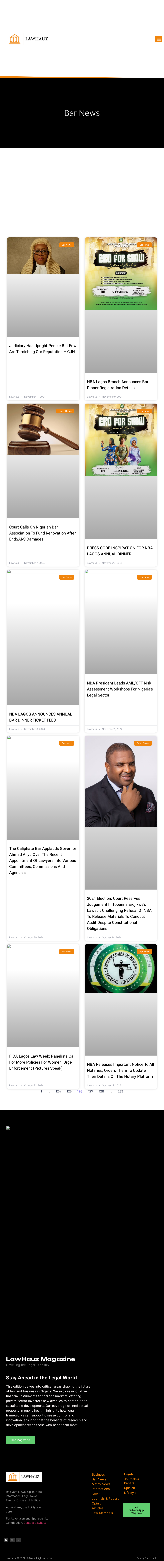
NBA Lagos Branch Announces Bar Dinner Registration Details (117, 385)
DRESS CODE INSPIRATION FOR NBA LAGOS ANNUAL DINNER (120, 551)
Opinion (129, 1488)
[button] (158, 39)
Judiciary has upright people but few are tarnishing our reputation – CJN (42, 349)
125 (69, 1091)
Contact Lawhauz (35, 1522)
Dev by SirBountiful (147, 1558)
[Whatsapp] (18, 1540)
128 (101, 1091)
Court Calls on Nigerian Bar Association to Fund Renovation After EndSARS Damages (42, 533)
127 (90, 1091)
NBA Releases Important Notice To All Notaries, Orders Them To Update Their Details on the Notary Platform (120, 1070)
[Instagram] (12, 1540)
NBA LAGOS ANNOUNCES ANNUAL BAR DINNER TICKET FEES (40, 717)
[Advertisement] (82, 178)
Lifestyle (130, 1492)
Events (129, 1474)
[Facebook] (6, 1540)
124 (58, 1091)
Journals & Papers (131, 1481)
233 (120, 1091)
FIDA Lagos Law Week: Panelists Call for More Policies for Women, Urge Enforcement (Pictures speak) (42, 1062)
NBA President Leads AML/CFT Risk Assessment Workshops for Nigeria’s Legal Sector (120, 689)
